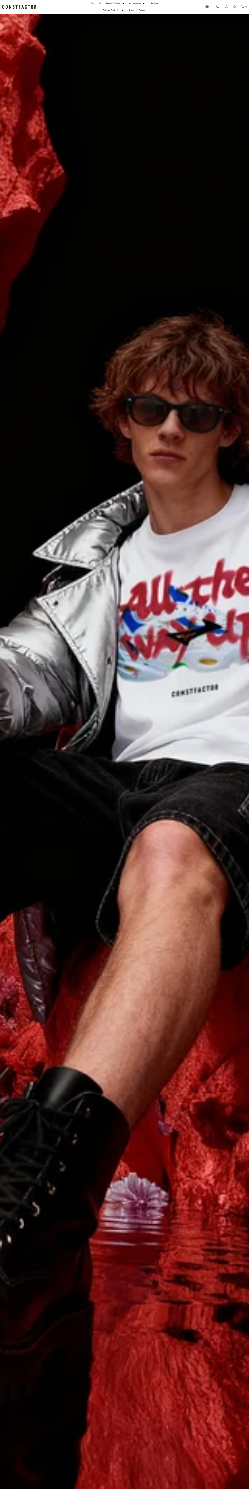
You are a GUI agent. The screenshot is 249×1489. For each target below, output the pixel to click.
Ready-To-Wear (113, 3)
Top (92, 3)
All (100, 3)
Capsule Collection (111, 10)
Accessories (135, 3)
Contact (142, 10)
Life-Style (154, 3)
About (131, 10)
